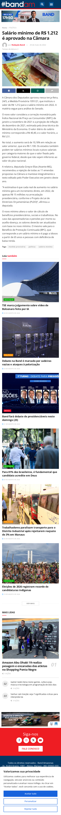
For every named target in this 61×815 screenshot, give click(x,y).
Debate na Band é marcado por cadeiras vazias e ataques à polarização (26, 362)
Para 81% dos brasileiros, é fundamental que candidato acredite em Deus (29, 473)
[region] (30, 791)
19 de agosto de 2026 (11, 594)
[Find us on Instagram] (26, 740)
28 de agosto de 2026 (11, 313)
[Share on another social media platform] (52, 90)
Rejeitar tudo (30, 809)
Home (4, 28)
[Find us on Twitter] (33, 740)
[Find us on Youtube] (40, 740)
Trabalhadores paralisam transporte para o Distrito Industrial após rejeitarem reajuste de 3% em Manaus (29, 531)
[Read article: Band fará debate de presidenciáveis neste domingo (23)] (30, 393)
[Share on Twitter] (23, 90)
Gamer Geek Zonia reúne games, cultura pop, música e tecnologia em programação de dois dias (33, 683)
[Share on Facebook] (9, 90)
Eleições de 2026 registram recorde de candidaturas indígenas (25, 588)
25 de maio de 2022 (38, 45)
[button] (42, 4)
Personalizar (30, 801)
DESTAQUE (8, 300)
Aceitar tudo (30, 793)
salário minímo (45, 246)
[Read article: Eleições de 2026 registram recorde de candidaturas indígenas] (30, 563)
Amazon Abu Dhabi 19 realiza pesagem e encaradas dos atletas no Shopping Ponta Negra (24, 666)
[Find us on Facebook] (19, 740)
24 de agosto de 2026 (11, 369)
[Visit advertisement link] (30, 16)
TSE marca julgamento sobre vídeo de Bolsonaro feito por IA (25, 307)
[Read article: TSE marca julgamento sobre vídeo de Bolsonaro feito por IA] (30, 282)
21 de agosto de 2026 (11, 424)
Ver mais (31, 603)
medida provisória (17, 246)
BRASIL (7, 411)
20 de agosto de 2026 (11, 480)
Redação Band (18, 45)
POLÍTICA (12, 28)
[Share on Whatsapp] (38, 90)
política (32, 246)
